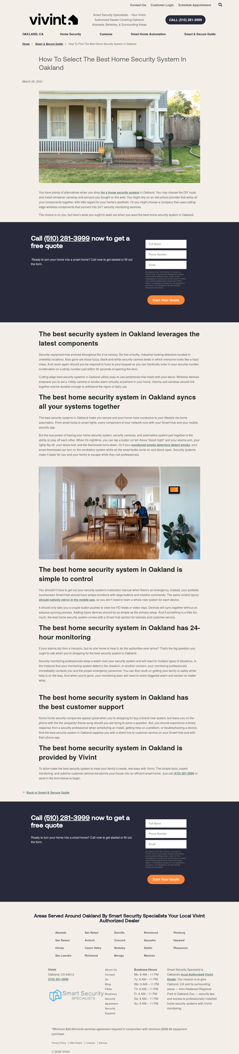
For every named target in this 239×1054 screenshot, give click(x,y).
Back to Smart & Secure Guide (48, 792)
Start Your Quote (166, 300)
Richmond (91, 955)
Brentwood (151, 932)
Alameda (60, 932)
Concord (119, 940)
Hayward (178, 940)
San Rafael (91, 932)
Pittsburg (179, 932)
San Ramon (62, 940)
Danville (119, 932)
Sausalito (150, 940)
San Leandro (63, 955)
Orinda (59, 948)
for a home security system (120, 192)
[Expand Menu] (83, 34)
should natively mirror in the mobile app (67, 600)
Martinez (149, 955)
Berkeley (119, 948)
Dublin (148, 948)
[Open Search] (220, 5)
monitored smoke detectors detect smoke (160, 445)
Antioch (90, 940)
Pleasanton (180, 948)
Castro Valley (93, 948)
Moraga (119, 955)
